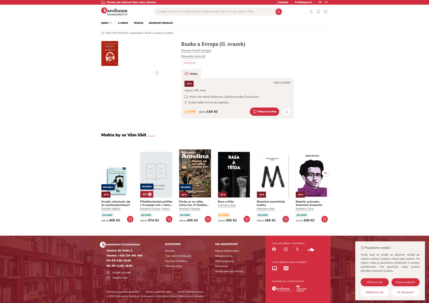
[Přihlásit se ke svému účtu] (311, 11)
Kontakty (283, 2)
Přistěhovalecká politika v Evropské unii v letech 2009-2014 (156, 203)
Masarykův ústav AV (193, 56)
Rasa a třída (226, 201)
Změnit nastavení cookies (190, 291)
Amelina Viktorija (189, 209)
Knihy (108, 33)
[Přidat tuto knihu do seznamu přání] (286, 111)
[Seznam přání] (318, 11)
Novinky (170, 251)
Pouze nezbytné (405, 282)
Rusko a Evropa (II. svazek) (159, 33)
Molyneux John (266, 209)
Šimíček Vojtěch (110, 209)
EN (326, 2)
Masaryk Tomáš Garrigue (196, 50)
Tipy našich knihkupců (178, 256)
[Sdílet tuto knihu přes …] (157, 72)
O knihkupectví (303, 2)
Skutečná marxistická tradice (271, 203)
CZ (320, 2)
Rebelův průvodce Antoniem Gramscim (309, 203)
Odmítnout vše (375, 292)
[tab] (191, 73)
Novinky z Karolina (176, 261)
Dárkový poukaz (224, 261)
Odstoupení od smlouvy (229, 271)
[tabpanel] (237, 98)
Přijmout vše (374, 282)
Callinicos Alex (227, 205)
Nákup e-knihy (223, 256)
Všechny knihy (173, 266)
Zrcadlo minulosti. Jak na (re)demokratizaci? (115, 203)
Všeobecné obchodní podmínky (123, 291)
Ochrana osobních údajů (158, 291)
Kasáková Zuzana (150, 209)
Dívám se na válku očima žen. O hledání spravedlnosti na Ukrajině (192, 203)
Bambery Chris (305, 209)
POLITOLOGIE (120, 33)
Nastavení (407, 292)
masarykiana (136, 33)
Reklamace (221, 266)
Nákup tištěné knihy (227, 251)
